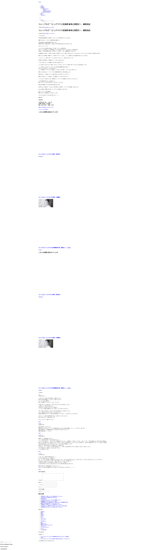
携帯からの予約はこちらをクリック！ (46, 107)
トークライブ (43, 521)
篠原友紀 (46, 109)
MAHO (44, 9)
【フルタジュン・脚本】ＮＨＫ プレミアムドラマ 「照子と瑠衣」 (54, 505)
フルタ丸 (40, 109)
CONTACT (43, 15)
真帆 (42, 512)
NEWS (42, 5)
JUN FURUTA (46, 8)
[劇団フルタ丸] (72, 2)
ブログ (42, 517)
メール (40, 484)
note (41, 14)
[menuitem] (73, 5)
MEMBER (43, 7)
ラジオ (42, 528)
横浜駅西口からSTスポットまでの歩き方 (49, 501)
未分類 (42, 514)
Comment (40, 480)
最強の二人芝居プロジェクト (47, 524)
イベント (42, 520)
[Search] (44, 491)
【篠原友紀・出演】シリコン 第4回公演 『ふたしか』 (52, 496)
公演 (42, 516)
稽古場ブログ (43, 523)
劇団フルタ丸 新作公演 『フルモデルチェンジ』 (50, 503)
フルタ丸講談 (43, 529)
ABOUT (42, 6)
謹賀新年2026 (43, 498)
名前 (40, 482)
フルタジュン (43, 526)
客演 (42, 522)
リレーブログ (51, 27)
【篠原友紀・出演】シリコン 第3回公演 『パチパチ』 (52, 504)
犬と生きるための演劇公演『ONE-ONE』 (49, 497)
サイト (40, 486)
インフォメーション (45, 527)
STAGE (42, 13)
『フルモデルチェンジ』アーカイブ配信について (51, 499)
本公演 (47, 27)
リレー (42, 109)
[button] (42, 20)
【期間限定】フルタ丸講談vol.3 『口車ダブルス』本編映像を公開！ (54, 502)
